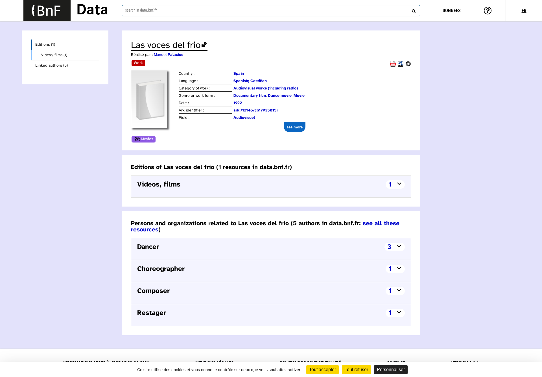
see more (295, 127)
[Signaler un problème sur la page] (204, 45)
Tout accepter (322, 369)
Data (92, 10)
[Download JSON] (408, 65)
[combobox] (271, 10)
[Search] (413, 10)
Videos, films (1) (54, 55)
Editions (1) (45, 45)
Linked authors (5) (51, 65)
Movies (147, 139)
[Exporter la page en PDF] (393, 65)
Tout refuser (356, 369)
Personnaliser (391, 369)
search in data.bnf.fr (141, 10)
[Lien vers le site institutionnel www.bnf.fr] (47, 10)
